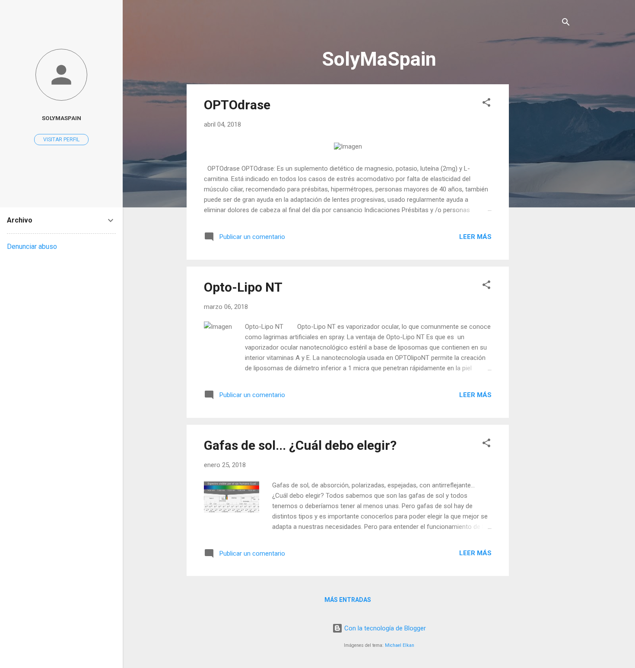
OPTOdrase (237, 104)
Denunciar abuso (32, 246)
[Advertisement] (543, 214)
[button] (486, 104)
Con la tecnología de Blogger (384, 628)
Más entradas (347, 599)
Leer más (475, 237)
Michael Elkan (399, 645)
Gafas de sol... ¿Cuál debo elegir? (300, 445)
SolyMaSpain (61, 118)
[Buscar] (566, 23)
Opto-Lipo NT (243, 287)
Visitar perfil (61, 140)
